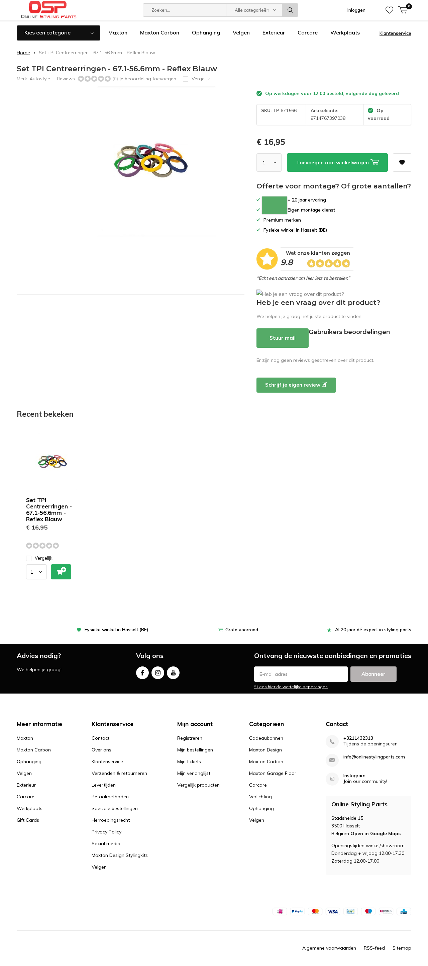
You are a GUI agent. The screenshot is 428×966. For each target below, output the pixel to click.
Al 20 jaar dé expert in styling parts (373, 630)
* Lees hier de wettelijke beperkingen (291, 686)
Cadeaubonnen (266, 738)
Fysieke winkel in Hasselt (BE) (116, 630)
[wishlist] (389, 10)
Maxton (117, 32)
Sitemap (402, 948)
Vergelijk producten (198, 785)
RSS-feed (374, 948)
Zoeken (290, 10)
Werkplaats (345, 32)
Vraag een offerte (274, 205)
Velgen (241, 32)
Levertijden (104, 785)
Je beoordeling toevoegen (147, 79)
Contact (100, 738)
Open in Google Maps (375, 833)
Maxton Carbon (159, 32)
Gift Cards (28, 820)
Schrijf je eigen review (293, 385)
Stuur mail (283, 338)
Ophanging (206, 32)
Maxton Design (265, 750)
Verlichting (260, 797)
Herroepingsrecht (111, 820)
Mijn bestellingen (195, 750)
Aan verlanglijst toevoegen (402, 162)
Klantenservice (395, 33)
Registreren (189, 738)
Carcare (308, 32)
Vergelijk (43, 558)
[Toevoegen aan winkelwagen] (61, 571)
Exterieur (273, 32)
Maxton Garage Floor (272, 773)
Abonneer (373, 674)
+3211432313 (358, 738)
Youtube (173, 672)
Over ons (101, 750)
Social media (106, 843)
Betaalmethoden (110, 797)
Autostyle (39, 79)
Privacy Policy (106, 832)
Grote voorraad (241, 630)
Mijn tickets (189, 761)
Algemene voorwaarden (329, 948)
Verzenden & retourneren (119, 773)
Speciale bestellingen (115, 808)
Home (23, 53)
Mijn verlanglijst (193, 773)
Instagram (157, 672)
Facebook (142, 672)
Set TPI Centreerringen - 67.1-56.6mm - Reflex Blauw (49, 509)
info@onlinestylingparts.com (374, 757)
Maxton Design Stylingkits (120, 855)
